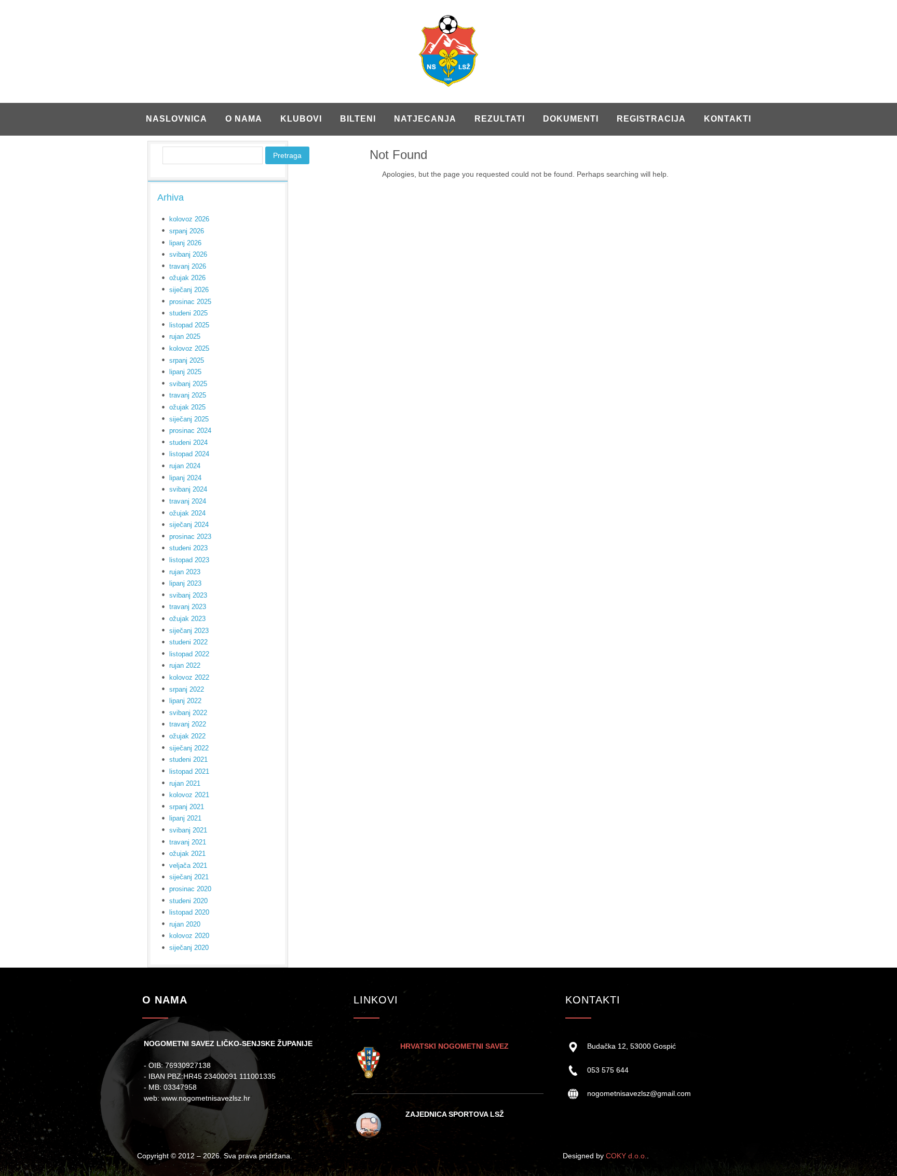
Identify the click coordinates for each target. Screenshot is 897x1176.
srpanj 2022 (186, 689)
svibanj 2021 (188, 830)
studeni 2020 (188, 901)
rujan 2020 (184, 924)
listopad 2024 (189, 454)
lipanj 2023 (185, 583)
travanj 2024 (187, 501)
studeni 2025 (188, 313)
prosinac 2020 (190, 889)
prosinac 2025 (190, 302)
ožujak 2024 (187, 513)
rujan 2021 (184, 783)
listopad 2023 (189, 560)
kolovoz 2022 (189, 677)
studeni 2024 (188, 442)
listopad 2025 (189, 325)
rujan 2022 (184, 665)
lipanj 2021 (185, 818)
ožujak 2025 (187, 407)
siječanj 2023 (189, 631)
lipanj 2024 (185, 478)
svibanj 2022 (188, 713)
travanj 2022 (187, 724)
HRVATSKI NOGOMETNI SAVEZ (454, 1046)
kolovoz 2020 (189, 936)
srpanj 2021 (186, 807)
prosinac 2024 (190, 430)
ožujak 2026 (187, 278)
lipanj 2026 (185, 243)
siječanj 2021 (189, 877)
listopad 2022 (189, 654)
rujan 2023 (184, 572)
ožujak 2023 (187, 619)
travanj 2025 (187, 395)
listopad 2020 (189, 912)
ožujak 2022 (187, 736)
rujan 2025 (184, 336)
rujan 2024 (184, 466)
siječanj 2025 (189, 419)
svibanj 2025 (188, 384)
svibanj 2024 (188, 489)
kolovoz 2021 (189, 795)
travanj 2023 (187, 607)
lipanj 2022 (185, 701)
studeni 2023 (188, 548)
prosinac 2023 (190, 536)
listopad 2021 (189, 771)
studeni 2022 (188, 642)
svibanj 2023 (188, 595)
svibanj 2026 (188, 254)
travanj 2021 (187, 842)
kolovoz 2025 (189, 348)
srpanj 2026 (186, 231)
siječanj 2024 (189, 524)
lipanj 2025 (185, 372)
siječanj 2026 (189, 290)
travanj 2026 (187, 266)
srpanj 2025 (186, 360)
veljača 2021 (188, 865)
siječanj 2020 (189, 948)
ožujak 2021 (187, 853)
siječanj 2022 (189, 748)
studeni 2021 (188, 759)
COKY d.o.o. (626, 1156)
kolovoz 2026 (189, 219)
